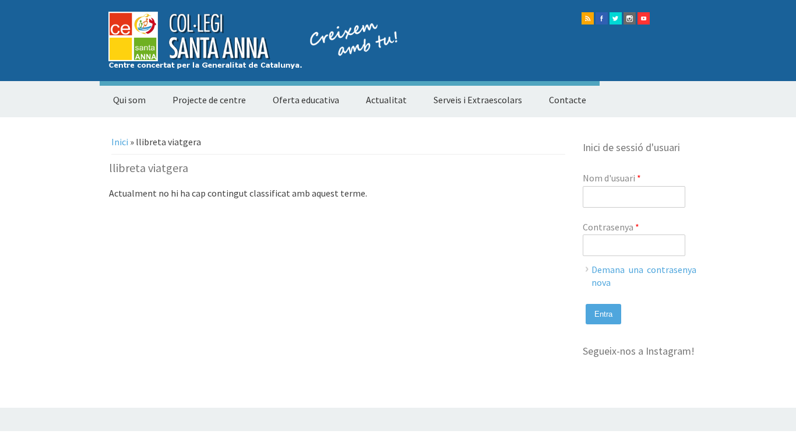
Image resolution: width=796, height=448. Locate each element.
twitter (616, 18)
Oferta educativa (306, 100)
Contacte (567, 100)
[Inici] (249, 65)
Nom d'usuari (612, 178)
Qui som (129, 100)
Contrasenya (611, 227)
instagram (630, 18)
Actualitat (386, 100)
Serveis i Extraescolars (478, 100)
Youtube (643, 18)
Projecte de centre (209, 100)
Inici (119, 142)
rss (588, 18)
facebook (602, 18)
